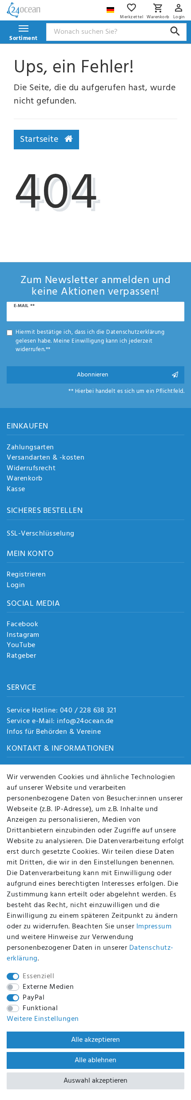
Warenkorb (25, 479)
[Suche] (175, 31)
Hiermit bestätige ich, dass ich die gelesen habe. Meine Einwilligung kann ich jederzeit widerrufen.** (90, 341)
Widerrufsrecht (31, 469)
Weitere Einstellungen (43, 1019)
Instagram (23, 636)
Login (16, 586)
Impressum (154, 926)
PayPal (33, 997)
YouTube (21, 646)
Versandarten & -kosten (45, 458)
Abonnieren (92, 375)
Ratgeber (21, 656)
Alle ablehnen (95, 1060)
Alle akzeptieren (95, 1040)
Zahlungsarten (30, 448)
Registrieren (26, 575)
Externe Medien (48, 987)
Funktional (40, 1008)
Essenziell (38, 976)
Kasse (16, 490)
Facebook (22, 625)
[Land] (111, 8)
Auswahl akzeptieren (95, 1081)
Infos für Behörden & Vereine (54, 732)
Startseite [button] (40, 139)
